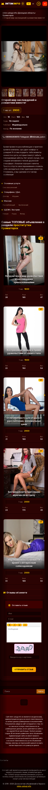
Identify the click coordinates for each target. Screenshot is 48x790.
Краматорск (8, 15)
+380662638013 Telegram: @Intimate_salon (25, 137)
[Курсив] (14, 625)
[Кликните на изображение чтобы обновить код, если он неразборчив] (24, 648)
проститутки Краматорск (16, 226)
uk (33, 4)
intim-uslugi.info (10, 13)
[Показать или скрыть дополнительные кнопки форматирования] (25, 625)
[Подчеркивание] (19, 625)
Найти (40, 691)
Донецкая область (26, 13)
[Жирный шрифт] (9, 625)
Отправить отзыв (24, 669)
